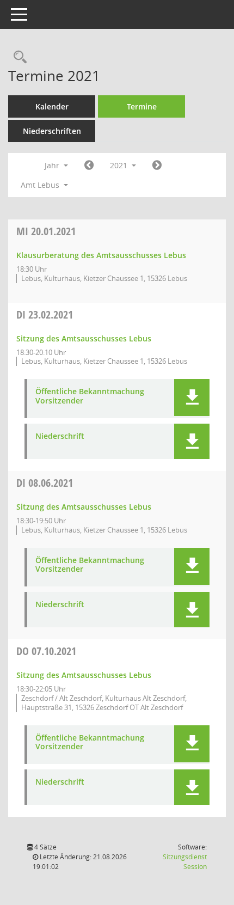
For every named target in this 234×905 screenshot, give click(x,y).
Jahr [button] (53, 165)
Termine (142, 106)
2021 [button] (120, 165)
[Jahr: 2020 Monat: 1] (89, 165)
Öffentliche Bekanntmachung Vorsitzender (89, 396)
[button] (192, 397)
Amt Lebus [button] (41, 185)
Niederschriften (52, 131)
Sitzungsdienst (185, 861)
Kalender (52, 106)
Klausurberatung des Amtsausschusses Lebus (101, 255)
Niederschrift (59, 436)
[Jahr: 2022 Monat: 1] (157, 165)
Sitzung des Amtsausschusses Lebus (83, 338)
